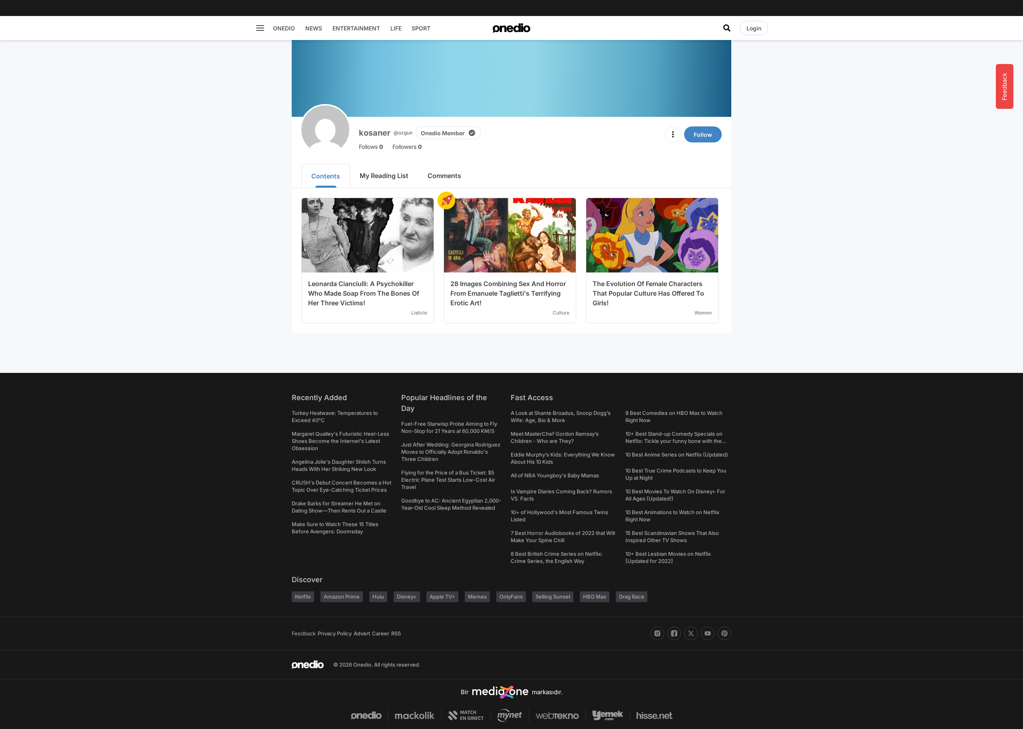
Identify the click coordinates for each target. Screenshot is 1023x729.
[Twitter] (691, 633)
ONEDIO (284, 28)
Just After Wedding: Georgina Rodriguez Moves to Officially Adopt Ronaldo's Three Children (450, 451)
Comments (444, 176)
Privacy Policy (335, 633)
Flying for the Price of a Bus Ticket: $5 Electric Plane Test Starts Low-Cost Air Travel (448, 479)
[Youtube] (708, 633)
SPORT (421, 28)
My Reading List (384, 176)
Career (380, 633)
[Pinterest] (724, 633)
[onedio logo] (511, 28)
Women (703, 313)
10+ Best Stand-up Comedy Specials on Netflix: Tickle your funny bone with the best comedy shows (673, 441)
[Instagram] (657, 633)
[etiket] (446, 200)
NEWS (313, 28)
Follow (703, 134)
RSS (396, 633)
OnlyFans (511, 596)
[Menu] (260, 28)
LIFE (396, 28)
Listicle (419, 313)
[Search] (726, 28)
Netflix (303, 596)
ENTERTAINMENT (356, 28)
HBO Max (594, 596)
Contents (325, 176)
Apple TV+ (442, 596)
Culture (561, 313)
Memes (477, 596)
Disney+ (407, 596)
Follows (371, 146)
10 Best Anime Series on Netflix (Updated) (676, 454)
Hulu (378, 596)
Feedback (304, 633)
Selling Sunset (552, 596)
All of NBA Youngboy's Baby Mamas (555, 475)
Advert (362, 633)
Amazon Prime (342, 596)
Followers (407, 146)
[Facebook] (674, 633)
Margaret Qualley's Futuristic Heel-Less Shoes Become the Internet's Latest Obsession (340, 441)
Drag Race (631, 596)
